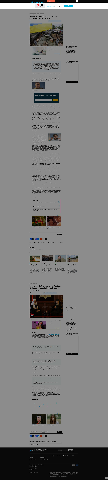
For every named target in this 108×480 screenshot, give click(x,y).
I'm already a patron (68, 5)
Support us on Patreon (50, 6)
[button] (71, 1)
